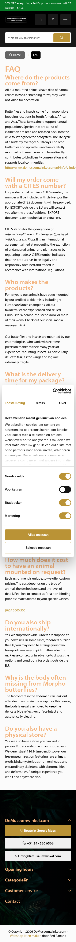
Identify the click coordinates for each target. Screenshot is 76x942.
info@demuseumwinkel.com (40, 856)
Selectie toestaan (38, 547)
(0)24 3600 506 (15, 610)
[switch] (65, 489)
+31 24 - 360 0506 (40, 843)
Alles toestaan (38, 534)
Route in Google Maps (40, 830)
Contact (12, 901)
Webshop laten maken (25, 936)
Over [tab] (62, 403)
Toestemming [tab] (15, 403)
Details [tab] (39, 403)
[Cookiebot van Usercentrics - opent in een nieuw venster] (53, 391)
